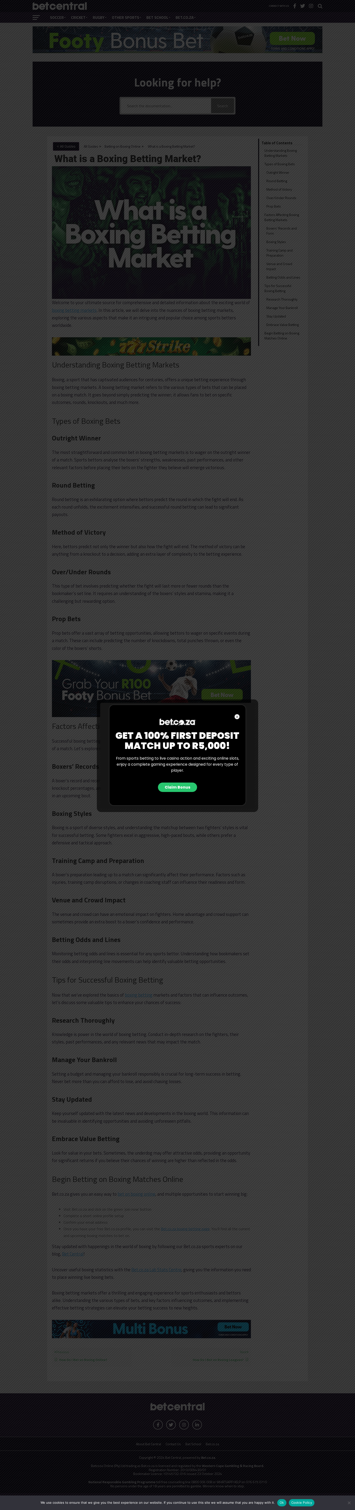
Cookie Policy (301, 1502)
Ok (282, 1502)
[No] (349, 1502)
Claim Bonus (177, 787)
